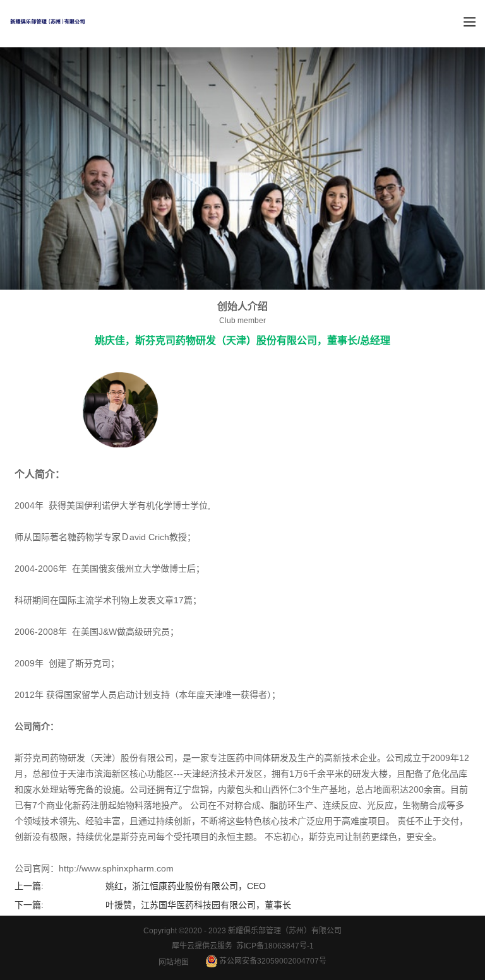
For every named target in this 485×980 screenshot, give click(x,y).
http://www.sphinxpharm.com (116, 868)
